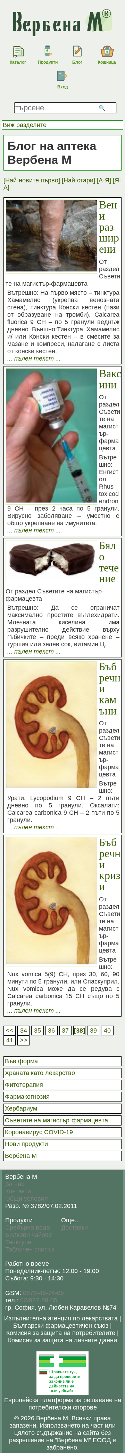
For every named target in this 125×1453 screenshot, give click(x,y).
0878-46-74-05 (43, 1292)
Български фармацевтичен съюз (60, 1325)
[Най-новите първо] (31, 180)
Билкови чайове (28, 1234)
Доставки (74, 1227)
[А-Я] (104, 180)
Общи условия (26, 1198)
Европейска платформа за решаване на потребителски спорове (62, 1404)
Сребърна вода (27, 1227)
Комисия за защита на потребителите (60, 1332)
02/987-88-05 (38, 1300)
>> (23, 1040)
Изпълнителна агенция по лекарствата (61, 1318)
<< (10, 1030)
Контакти (18, 1191)
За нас (14, 1183)
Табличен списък (29, 1249)
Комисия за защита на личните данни (62, 1340)
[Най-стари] (78, 180)
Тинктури (18, 1242)
